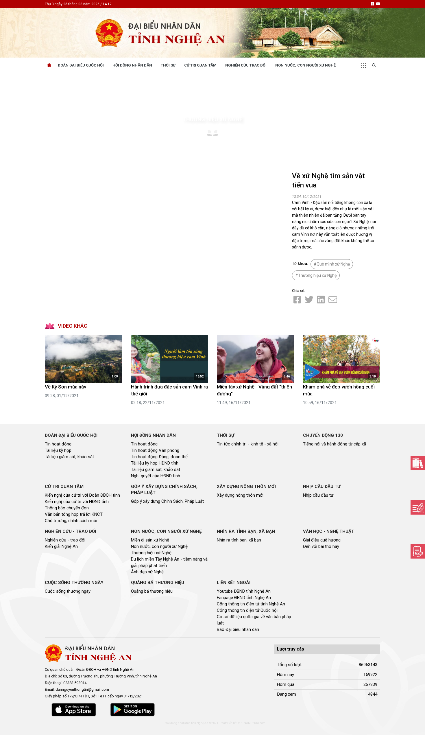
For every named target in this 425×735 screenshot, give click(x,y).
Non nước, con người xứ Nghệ (305, 65)
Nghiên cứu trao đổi (246, 65)
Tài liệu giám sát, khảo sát (69, 456)
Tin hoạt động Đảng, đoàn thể (159, 456)
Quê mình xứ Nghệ (333, 264)
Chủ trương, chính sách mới (71, 520)
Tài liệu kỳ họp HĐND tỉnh (154, 463)
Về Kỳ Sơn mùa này (65, 387)
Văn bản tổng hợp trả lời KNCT (74, 514)
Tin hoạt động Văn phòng (155, 450)
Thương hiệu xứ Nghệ (212, 119)
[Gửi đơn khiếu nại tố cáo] (418, 551)
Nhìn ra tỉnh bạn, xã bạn (239, 540)
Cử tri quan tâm (200, 65)
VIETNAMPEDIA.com (251, 723)
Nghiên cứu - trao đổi (65, 540)
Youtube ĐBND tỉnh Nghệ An (244, 591)
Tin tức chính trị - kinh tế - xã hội (247, 444)
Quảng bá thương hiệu (152, 591)
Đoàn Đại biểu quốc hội (81, 65)
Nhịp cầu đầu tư (318, 495)
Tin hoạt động (58, 444)
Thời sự (168, 65)
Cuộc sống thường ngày (67, 591)
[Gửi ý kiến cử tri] (418, 463)
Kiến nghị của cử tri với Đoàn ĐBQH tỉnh (82, 495)
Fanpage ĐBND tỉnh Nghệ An (244, 597)
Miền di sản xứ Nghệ (150, 540)
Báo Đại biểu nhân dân (238, 629)
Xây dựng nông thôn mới (240, 495)
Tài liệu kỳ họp (58, 450)
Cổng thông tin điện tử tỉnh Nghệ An (251, 604)
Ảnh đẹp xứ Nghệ (147, 571)
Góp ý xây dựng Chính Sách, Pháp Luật (167, 501)
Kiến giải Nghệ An (61, 546)
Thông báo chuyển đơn (67, 508)
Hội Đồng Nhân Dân (132, 65)
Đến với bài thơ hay (321, 546)
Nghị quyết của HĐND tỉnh (155, 475)
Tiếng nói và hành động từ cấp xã (334, 444)
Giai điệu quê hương (322, 540)
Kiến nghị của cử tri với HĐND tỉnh (77, 501)
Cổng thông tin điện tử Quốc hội (247, 610)
